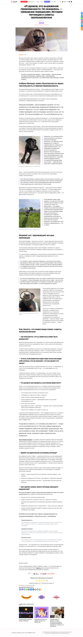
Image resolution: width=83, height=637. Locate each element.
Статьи (37, 1)
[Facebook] (20, 589)
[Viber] (29, 589)
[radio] (36, 580)
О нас (41, 1)
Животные (36, 24)
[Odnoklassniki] (35, 589)
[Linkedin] (33, 589)
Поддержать (24, 1)
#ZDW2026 (47, 1)
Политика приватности (64, 633)
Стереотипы (46, 24)
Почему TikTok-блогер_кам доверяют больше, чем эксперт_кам (40, 621)
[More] (40, 589)
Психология (41, 24)
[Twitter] (24, 589)
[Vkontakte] (31, 589)
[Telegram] (38, 589)
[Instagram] (22, 589)
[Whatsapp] (27, 589)
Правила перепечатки (56, 633)
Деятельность (31, 1)
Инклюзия (41, 23)
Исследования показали (25, 439)
